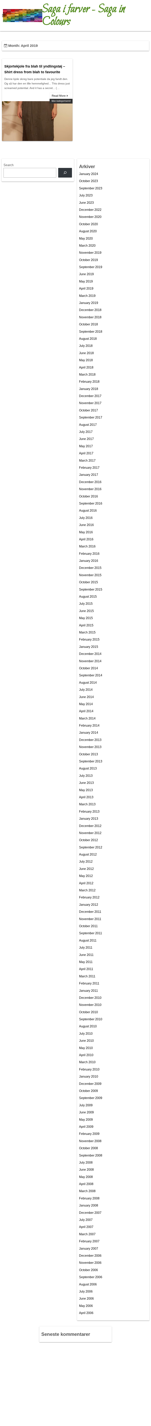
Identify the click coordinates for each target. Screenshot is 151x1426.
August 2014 (88, 682)
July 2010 (86, 1033)
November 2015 (90, 575)
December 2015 (90, 567)
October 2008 (88, 1148)
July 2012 (86, 861)
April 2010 (86, 1055)
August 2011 (88, 940)
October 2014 (88, 668)
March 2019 (87, 295)
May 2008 (86, 1177)
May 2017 (86, 446)
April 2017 (86, 453)
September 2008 (90, 1155)
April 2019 (86, 288)
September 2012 (90, 847)
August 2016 (88, 510)
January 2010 (88, 1076)
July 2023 (86, 195)
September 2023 (90, 188)
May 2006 (86, 1305)
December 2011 (90, 911)
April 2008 (86, 1184)
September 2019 (90, 267)
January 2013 (88, 818)
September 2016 (90, 503)
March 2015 (87, 632)
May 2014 (86, 704)
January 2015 (88, 646)
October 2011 (88, 926)
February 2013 (89, 811)
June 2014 (86, 697)
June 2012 (86, 868)
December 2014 (90, 654)
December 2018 (90, 310)
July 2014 (86, 689)
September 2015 (90, 589)
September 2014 (90, 675)
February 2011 (89, 983)
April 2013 (86, 797)
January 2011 (88, 990)
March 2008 (87, 1191)
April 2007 (86, 1227)
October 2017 (88, 410)
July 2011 (85, 947)
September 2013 (90, 761)
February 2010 (89, 1069)
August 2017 (88, 424)
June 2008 (86, 1169)
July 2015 (86, 603)
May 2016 (86, 532)
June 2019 (86, 274)
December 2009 (90, 1083)
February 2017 (89, 467)
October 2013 (88, 754)
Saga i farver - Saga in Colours (83, 15)
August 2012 (88, 854)
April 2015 (86, 625)
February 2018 (89, 381)
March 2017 (87, 460)
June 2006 (86, 1298)
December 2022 (90, 209)
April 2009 (86, 1126)
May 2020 (86, 238)
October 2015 (88, 582)
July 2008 (86, 1162)
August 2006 (88, 1284)
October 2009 (88, 1091)
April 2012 (86, 883)
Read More (59, 95)
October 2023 (88, 181)
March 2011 (87, 976)
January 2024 (88, 174)
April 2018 (86, 367)
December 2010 (90, 997)
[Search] (65, 173)
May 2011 (86, 962)
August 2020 (88, 231)
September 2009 (90, 1098)
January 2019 (88, 303)
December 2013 (90, 740)
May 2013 (86, 790)
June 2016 (86, 525)
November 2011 (90, 919)
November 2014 (90, 661)
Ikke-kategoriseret (61, 101)
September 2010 (90, 1019)
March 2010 (87, 1062)
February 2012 (89, 897)
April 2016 (86, 539)
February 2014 (89, 725)
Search (9, 165)
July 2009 (86, 1105)
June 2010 (86, 1040)
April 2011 (86, 969)
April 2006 (86, 1313)
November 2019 (90, 252)
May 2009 (86, 1119)
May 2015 (86, 618)
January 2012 (88, 904)
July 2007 (86, 1219)
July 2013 (86, 775)
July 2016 (86, 517)
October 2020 (88, 224)
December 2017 (90, 396)
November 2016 (90, 489)
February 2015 (89, 639)
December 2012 (90, 826)
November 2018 (90, 317)
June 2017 (86, 439)
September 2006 (90, 1277)
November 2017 (90, 403)
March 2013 (87, 804)
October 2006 (88, 1270)
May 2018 (86, 360)
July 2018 (86, 345)
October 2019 (88, 260)
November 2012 (90, 833)
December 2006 (90, 1255)
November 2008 (90, 1141)
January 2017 (88, 474)
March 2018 (87, 374)
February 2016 (89, 553)
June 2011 (86, 955)
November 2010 (90, 1005)
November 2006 (90, 1262)
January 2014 (88, 732)
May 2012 (86, 876)
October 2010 (88, 1012)
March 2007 (87, 1234)
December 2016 (90, 482)
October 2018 (88, 324)
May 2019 (86, 281)
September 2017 (90, 417)
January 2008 (88, 1205)
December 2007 (90, 1212)
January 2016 (88, 560)
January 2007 (88, 1248)
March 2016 (87, 546)
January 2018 (88, 389)
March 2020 (87, 245)
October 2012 (88, 840)
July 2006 (86, 1291)
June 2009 (86, 1112)
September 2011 (90, 933)
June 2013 (86, 782)
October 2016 (88, 496)
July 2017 (86, 431)
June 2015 (86, 611)
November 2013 (90, 747)
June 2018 (86, 353)
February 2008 (89, 1198)
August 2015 (88, 596)
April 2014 (86, 711)
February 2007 (89, 1241)
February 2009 (89, 1133)
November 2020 (90, 217)
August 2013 (88, 768)
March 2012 (87, 890)
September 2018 (90, 331)
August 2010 (88, 1026)
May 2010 (86, 1048)
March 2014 (87, 718)
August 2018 (88, 338)
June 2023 (86, 202)
